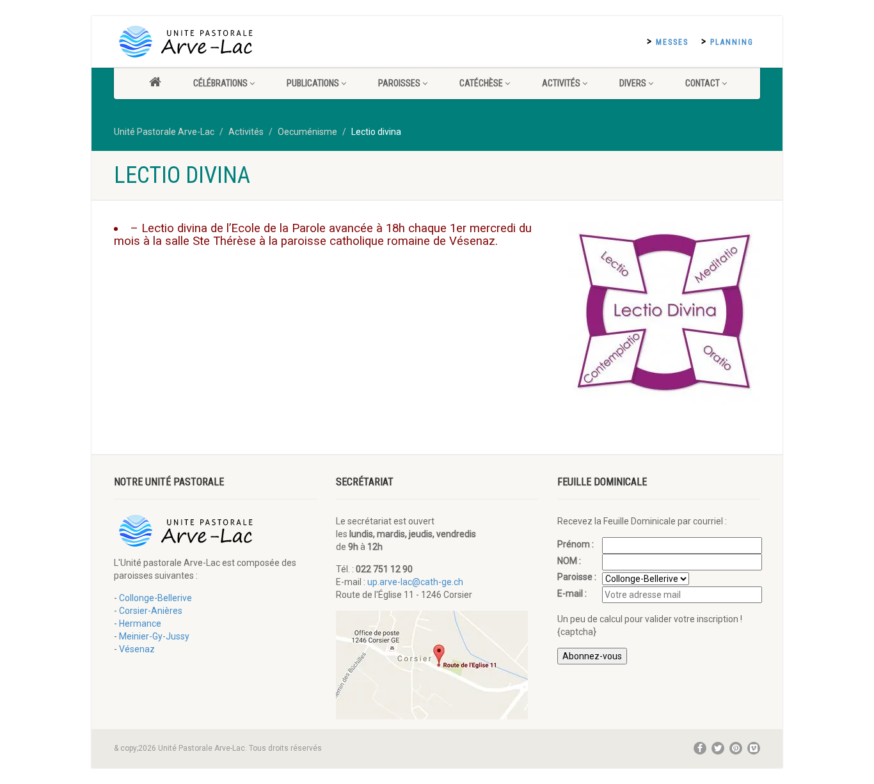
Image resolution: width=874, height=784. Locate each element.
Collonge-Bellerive (155, 598)
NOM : (570, 561)
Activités (561, 83)
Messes (672, 42)
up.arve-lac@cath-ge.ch (415, 582)
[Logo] (215, 42)
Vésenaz (137, 649)
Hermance (140, 623)
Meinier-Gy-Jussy (154, 636)
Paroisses (399, 83)
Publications (313, 83)
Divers (632, 83)
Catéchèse (481, 83)
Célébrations (220, 83)
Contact (702, 83)
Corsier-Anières (150, 611)
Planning (732, 42)
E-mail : (573, 593)
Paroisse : (577, 577)
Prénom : (576, 544)
